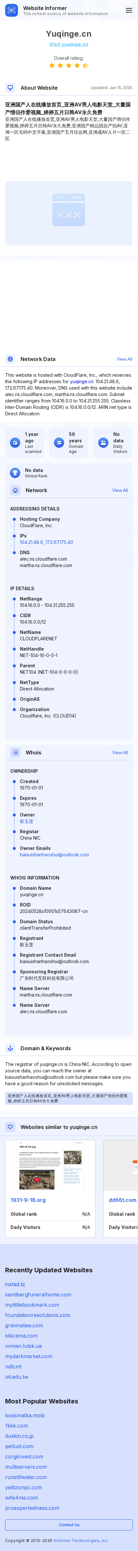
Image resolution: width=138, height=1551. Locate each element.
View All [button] (124, 359)
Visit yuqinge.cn (68, 44)
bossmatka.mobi (25, 1415)
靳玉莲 (26, 821)
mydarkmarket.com (28, 1356)
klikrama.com (21, 1335)
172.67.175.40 (59, 542)
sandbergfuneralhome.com (38, 1294)
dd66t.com (122, 1200)
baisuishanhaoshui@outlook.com (54, 854)
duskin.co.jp (19, 1436)
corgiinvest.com (24, 1456)
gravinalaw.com (24, 1325)
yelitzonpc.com (23, 1487)
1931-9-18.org (28, 1200)
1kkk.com (16, 1425)
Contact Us (69, 1524)
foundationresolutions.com (37, 1315)
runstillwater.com (26, 1477)
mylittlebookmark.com (32, 1305)
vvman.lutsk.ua (23, 1346)
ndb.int (13, 1366)
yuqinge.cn (81, 381)
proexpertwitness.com (32, 1508)
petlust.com (19, 1446)
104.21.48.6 (31, 542)
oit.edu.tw (16, 1377)
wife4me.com (21, 1497)
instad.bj (15, 1284)
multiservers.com (26, 1467)
